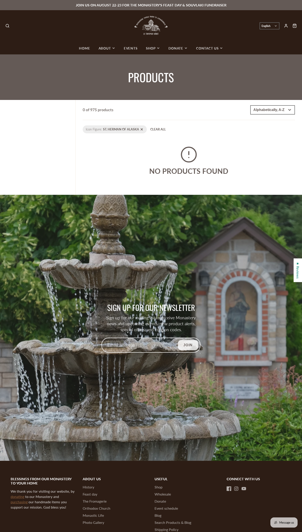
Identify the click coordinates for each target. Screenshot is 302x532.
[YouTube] (243, 488)
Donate (175, 48)
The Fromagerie (95, 501)
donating (17, 496)
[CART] (294, 26)
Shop (151, 48)
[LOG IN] (286, 26)
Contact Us (207, 48)
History (88, 487)
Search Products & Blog (173, 522)
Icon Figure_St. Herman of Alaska (105, 128)
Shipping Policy (166, 529)
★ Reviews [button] (298, 270)
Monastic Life (93, 515)
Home (84, 48)
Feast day (90, 494)
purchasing (19, 502)
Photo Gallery (93, 522)
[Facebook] (229, 488)
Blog (158, 515)
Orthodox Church (96, 508)
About (105, 48)
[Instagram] (236, 488)
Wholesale (163, 494)
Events (131, 48)
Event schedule (166, 508)
